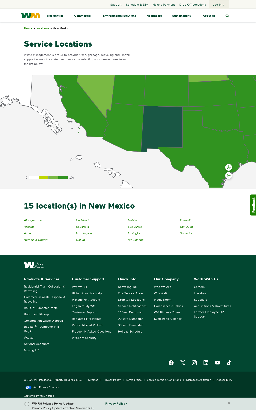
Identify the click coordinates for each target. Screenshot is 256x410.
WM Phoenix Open (167, 312)
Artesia (29, 226)
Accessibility (224, 379)
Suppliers (200, 299)
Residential (55, 15)
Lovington (134, 233)
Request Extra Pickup (87, 318)
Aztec (28, 233)
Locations (44, 28)
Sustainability (181, 15)
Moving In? (31, 350)
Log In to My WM (83, 306)
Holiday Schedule (130, 331)
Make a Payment (164, 4)
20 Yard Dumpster (130, 318)
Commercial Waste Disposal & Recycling (44, 299)
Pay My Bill (79, 286)
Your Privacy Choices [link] (46, 387)
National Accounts (36, 343)
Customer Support (85, 312)
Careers (199, 286)
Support (115, 4)
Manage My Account (86, 299)
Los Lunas (135, 226)
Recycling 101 (127, 286)
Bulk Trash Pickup (36, 314)
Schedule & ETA (137, 4)
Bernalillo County (36, 239)
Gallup (80, 239)
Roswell (185, 220)
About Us (209, 15)
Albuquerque (33, 220)
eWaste (29, 337)
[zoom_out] (228, 175)
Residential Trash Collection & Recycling (44, 289)
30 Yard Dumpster (130, 325)
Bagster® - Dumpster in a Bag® (41, 329)
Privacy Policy (112, 379)
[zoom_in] (228, 167)
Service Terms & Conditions (164, 379)
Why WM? (161, 293)
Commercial (82, 15)
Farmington (84, 233)
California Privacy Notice (39, 395)
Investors (200, 293)
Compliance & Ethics (168, 306)
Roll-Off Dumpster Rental (41, 307)
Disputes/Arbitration (198, 379)
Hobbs (132, 220)
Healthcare (154, 15)
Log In (217, 4)
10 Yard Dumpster (130, 312)
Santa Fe (186, 233)
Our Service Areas (130, 293)
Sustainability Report (168, 318)
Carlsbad (82, 220)
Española (82, 226)
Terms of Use (134, 379)
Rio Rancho (136, 239)
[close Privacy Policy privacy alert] (229, 403)
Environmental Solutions (119, 15)
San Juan (186, 226)
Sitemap (93, 379)
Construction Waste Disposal (44, 320)
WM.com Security (84, 337)
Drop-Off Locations (192, 4)
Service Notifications (132, 306)
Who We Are (162, 286)
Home (29, 28)
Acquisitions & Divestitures (212, 306)
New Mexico (61, 28)
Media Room (162, 299)
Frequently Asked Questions (91, 331)
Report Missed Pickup (87, 325)
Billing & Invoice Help (87, 293)
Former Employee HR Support (209, 314)
